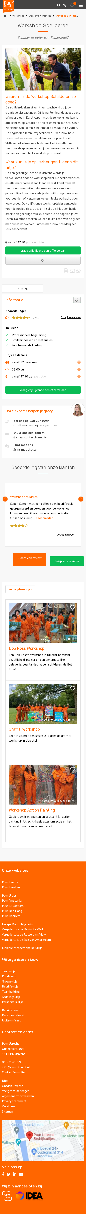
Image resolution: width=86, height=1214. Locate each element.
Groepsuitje (9, 981)
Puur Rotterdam (13, 906)
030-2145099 (39, 421)
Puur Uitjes (9, 895)
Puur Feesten (11, 887)
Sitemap (7, 1111)
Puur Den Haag (12, 911)
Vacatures (8, 1106)
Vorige (24, 288)
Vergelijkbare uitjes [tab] (20, 589)
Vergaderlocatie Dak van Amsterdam (26, 940)
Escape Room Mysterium (18, 924)
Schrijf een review (71, 317)
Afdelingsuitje (11, 997)
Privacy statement (14, 1101)
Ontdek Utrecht (12, 1086)
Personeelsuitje (12, 1002)
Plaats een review (29, 558)
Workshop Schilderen (24, 497)
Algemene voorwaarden (18, 1096)
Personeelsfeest (13, 1015)
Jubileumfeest (11, 1020)
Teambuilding (11, 991)
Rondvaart (9, 976)
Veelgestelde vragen (15, 1091)
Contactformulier (13, 1072)
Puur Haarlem (11, 916)
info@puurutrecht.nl (16, 1067)
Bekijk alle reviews (66, 561)
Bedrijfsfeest (11, 1010)
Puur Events (10, 882)
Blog (5, 1081)
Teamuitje (8, 971)
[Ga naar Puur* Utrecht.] (5, 15)
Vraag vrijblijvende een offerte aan (43, 390)
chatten (33, 449)
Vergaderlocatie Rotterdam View (24, 934)
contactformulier (36, 437)
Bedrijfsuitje (10, 986)
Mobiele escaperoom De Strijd (22, 948)
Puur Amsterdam (13, 900)
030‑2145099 (11, 1062)
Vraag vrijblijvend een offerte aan (43, 250)
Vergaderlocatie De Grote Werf (22, 929)
